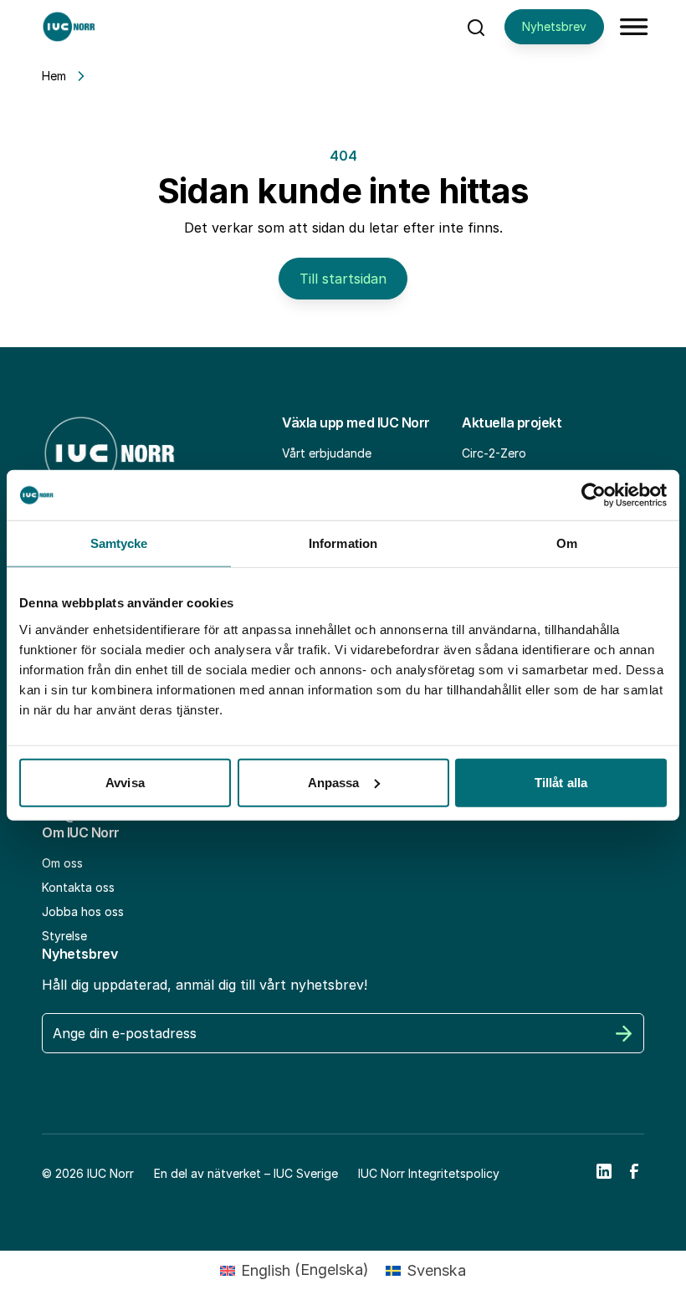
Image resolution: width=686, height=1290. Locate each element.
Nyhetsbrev (554, 26)
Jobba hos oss (83, 911)
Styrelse (64, 936)
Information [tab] (343, 543)
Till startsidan (343, 278)
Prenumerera (624, 1033)
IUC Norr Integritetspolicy (428, 1173)
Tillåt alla (561, 782)
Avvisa (125, 782)
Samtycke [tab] (119, 543)
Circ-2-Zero (494, 453)
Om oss (62, 863)
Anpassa (334, 782)
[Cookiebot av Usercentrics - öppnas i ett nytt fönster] (593, 495)
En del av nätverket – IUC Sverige (246, 1173)
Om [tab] (566, 543)
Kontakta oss (78, 887)
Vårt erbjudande (326, 453)
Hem (54, 76)
